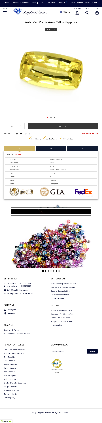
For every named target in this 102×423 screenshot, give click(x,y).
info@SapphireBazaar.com (18, 290)
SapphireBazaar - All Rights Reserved (53, 413)
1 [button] (47, 117)
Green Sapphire (10, 368)
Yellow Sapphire (10, 364)
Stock (10, 126)
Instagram (12, 310)
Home (7, 2)
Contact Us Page (57, 298)
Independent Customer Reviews (17, 333)
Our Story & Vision (11, 330)
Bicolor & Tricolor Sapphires (15, 383)
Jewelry (35, 2)
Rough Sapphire (10, 386)
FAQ (42, 2)
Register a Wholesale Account (63, 287)
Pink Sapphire (9, 360)
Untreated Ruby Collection (14, 349)
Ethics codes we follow (60, 294)
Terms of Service (11, 394)
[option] (51, 74)
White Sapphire (10, 375)
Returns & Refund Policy (60, 318)
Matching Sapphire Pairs (14, 353)
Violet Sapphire (10, 379)
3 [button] (54, 117)
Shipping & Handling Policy (61, 310)
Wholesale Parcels (11, 390)
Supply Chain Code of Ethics (62, 321)
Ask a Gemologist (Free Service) (63, 283)
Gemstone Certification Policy (63, 314)
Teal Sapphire (9, 372)
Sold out (63, 126)
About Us (61, 2)
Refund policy (9, 397)
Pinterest (12, 313)
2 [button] (51, 117)
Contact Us (51, 2)
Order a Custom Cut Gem (61, 291)
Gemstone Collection (20, 2)
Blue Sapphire (9, 357)
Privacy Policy (56, 325)
